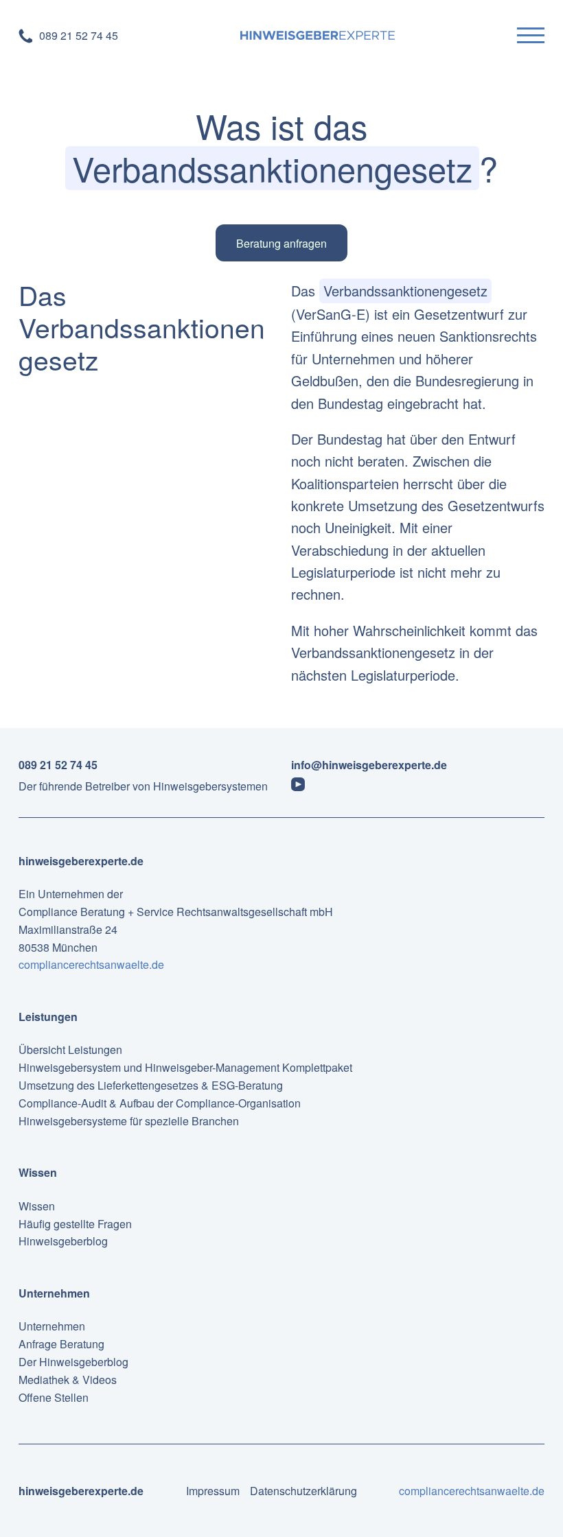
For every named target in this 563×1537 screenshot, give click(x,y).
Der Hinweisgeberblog (73, 1362)
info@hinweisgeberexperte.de (369, 765)
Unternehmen (52, 1326)
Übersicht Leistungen (70, 1049)
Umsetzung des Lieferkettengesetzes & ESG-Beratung (151, 1085)
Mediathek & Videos (68, 1379)
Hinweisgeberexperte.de (81, 861)
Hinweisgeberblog (63, 1241)
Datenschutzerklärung (303, 1491)
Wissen (37, 1206)
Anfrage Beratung (61, 1344)
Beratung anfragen (281, 243)
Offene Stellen (54, 1397)
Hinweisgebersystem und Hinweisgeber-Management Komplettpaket (185, 1067)
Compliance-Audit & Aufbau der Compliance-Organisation (160, 1103)
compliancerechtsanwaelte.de (91, 964)
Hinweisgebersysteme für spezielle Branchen (129, 1121)
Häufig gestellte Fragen (75, 1224)
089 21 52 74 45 (58, 765)
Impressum (213, 1491)
